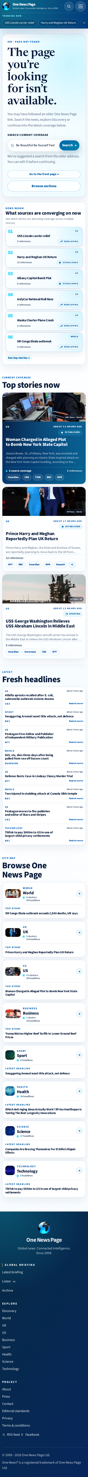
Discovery (9, 1311)
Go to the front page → (44, 174)
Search (69, 145)
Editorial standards (15, 1411)
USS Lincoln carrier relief (19, 23)
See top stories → (19, 358)
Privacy (7, 1418)
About (6, 1389)
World (28, 893)
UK (25, 932)
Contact (7, 1403)
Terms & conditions (16, 1425)
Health (23, 1092)
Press (6, 1396)
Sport (22, 1056)
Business (31, 1013)
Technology (27, 1171)
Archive (7, 1290)
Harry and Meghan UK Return (58, 23)
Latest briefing (12, 1272)
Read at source (76, 703)
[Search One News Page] (69, 6)
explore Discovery (53, 119)
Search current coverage (27, 135)
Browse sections (44, 186)
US (25, 971)
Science (23, 1132)
